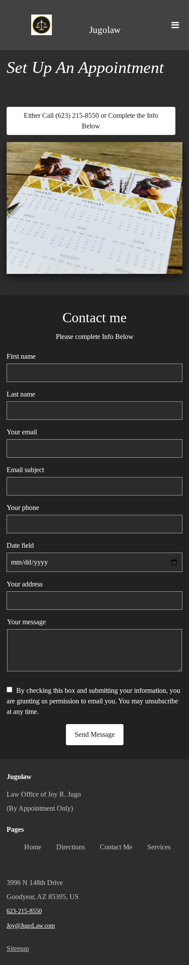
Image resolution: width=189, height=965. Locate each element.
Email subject (25, 469)
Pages (15, 829)
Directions (70, 847)
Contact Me (116, 847)
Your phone (23, 507)
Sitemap (18, 948)
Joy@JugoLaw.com (31, 925)
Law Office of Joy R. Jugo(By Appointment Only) (44, 801)
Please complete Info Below (95, 336)
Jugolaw (104, 30)
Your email (22, 432)
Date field (20, 545)
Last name (21, 394)
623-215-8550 (24, 911)
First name (21, 356)
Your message (26, 622)
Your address (25, 584)
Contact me (94, 317)
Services (159, 847)
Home (32, 847)
